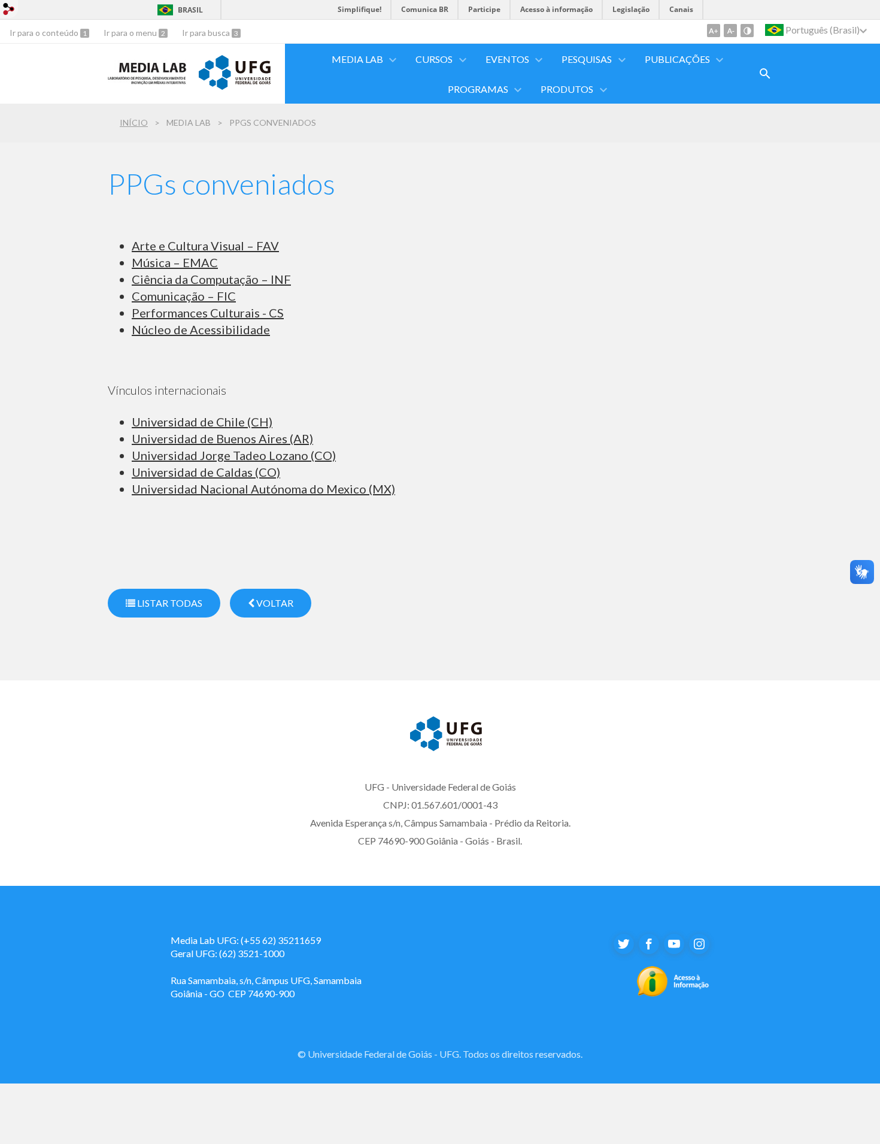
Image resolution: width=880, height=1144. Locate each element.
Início (134, 122)
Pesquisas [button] (587, 59)
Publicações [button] (677, 59)
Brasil (190, 10)
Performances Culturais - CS (208, 312)
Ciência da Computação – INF (211, 279)
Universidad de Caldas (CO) (206, 472)
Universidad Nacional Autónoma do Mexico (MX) (263, 489)
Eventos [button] (507, 59)
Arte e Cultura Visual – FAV (205, 245)
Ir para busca (207, 33)
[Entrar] (9, 10)
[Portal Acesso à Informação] (673, 993)
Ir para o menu (131, 33)
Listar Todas (168, 603)
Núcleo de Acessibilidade (201, 329)
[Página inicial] (147, 80)
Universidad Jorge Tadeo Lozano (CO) (234, 455)
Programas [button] (478, 89)
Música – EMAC (175, 262)
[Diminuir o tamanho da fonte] (730, 30)
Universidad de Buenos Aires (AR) (222, 438)
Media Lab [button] (357, 59)
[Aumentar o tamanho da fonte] (713, 30)
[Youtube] (674, 944)
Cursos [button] (434, 59)
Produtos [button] (567, 89)
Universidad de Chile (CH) (202, 421)
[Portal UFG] (235, 85)
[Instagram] (699, 944)
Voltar (273, 603)
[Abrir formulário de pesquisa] (765, 73)
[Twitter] (624, 944)
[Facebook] (649, 944)
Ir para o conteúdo (45, 33)
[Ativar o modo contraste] (747, 30)
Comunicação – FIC (184, 296)
